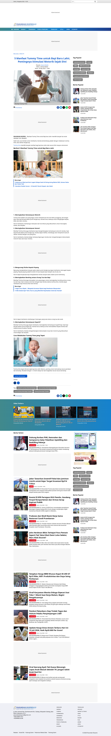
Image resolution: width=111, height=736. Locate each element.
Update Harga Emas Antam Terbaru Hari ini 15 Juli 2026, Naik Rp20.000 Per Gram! (48, 628)
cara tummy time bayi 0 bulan (47, 388)
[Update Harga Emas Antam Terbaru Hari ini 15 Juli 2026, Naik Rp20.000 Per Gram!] (21, 633)
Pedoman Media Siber (41, 732)
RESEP (58, 724)
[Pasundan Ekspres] (25, 24)
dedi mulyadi (78, 79)
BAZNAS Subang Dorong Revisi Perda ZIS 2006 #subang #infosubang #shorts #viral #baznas (65, 422)
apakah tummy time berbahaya (27, 388)
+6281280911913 (18, 716)
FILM (79, 720)
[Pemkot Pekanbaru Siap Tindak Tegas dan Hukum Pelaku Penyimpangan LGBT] (21, 617)
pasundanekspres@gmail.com (22, 715)
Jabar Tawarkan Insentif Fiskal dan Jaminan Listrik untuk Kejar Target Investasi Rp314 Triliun (88, 99)
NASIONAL (32, 445)
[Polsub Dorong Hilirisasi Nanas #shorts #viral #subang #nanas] (87, 412)
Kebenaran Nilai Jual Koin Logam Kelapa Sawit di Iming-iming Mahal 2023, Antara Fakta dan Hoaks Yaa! (42, 183)
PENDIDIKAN (32, 29)
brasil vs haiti (85, 69)
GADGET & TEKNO (82, 711)
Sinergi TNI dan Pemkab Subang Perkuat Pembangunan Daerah (23, 420)
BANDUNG (59, 717)
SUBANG (59, 711)
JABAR (31, 486)
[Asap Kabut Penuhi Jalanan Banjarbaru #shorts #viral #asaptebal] (45, 412)
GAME (79, 713)
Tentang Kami (52, 732)
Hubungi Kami (29, 732)
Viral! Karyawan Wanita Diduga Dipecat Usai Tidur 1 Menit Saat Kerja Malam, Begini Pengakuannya (49, 595)
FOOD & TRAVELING (42, 29)
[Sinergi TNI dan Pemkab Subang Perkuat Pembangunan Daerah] (24, 412)
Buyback (90, 73)
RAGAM (79, 717)
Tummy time (17, 145)
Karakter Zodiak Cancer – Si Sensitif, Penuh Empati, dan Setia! (34, 186)
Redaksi (16, 732)
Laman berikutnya (20, 376)
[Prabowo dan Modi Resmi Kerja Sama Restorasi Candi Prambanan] (76, 120)
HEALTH (22, 54)
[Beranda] (12, 29)
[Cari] (95, 1)
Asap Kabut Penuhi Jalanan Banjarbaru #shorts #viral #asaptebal (43, 421)
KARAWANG (59, 715)
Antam (89, 62)
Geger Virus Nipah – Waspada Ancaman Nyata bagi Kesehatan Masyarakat (38, 288)
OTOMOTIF (74, 29)
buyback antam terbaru (81, 76)
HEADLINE (16, 29)
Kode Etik (21, 732)
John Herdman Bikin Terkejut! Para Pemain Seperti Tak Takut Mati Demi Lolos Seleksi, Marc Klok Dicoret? (88, 129)
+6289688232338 (18, 718)
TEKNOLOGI (54, 29)
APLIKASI (80, 709)
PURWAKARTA (60, 713)
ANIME (79, 722)
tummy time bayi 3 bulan (42, 391)
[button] (24, 29)
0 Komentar (18, 107)
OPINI (68, 29)
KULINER (59, 726)
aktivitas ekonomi (79, 62)
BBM (75, 66)
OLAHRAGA (33, 540)
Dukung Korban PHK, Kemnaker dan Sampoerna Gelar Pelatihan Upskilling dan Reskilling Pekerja (88, 90)
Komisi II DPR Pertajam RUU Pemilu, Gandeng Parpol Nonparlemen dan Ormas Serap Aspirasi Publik (88, 109)
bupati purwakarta (79, 73)
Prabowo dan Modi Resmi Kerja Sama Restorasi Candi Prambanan (88, 119)
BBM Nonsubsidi (84, 66)
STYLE (61, 29)
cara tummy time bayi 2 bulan (23, 391)
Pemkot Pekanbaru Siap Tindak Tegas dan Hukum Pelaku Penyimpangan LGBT (48, 612)
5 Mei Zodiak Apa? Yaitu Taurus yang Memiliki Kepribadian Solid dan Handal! (38, 290)
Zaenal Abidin (44, 65)
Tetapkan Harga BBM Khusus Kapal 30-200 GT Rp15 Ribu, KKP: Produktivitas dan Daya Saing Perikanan (49, 576)
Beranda (16, 54)
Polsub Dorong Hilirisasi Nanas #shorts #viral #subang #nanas (86, 420)
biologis (76, 69)
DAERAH (23, 29)
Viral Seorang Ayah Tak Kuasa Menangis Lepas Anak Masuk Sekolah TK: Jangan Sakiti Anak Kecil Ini (49, 669)
